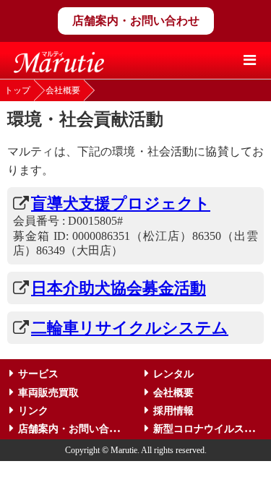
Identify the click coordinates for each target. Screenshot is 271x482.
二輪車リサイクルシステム (129, 328)
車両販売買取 (48, 392)
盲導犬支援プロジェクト (120, 203)
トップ (17, 90)
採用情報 (173, 410)
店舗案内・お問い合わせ (135, 20)
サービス (38, 374)
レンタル (173, 374)
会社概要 (63, 90)
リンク (33, 410)
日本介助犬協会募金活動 (118, 288)
